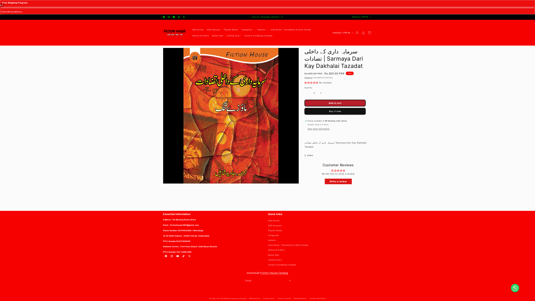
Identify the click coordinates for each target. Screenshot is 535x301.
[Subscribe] (289, 280)
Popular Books (275, 230)
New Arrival (273, 220)
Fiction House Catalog (274, 272)
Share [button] (310, 155)
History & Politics (276, 250)
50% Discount (275, 225)
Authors (272, 240)
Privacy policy (269, 298)
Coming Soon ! (275, 260)
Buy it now (335, 111)
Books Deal (273, 255)
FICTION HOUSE (223, 298)
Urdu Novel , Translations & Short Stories (288, 245)
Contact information (317, 298)
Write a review (338, 181)
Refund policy (254, 298)
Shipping (308, 78)
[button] (248, 30)
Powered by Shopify (238, 298)
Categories (273, 235)
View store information (318, 129)
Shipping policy (300, 298)
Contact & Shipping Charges (282, 265)
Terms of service (284, 298)
